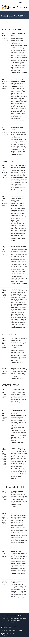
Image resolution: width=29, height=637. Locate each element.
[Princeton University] (7, 634)
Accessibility (5, 627)
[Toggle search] (27, 2)
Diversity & (8, 626)
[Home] (14, 7)
